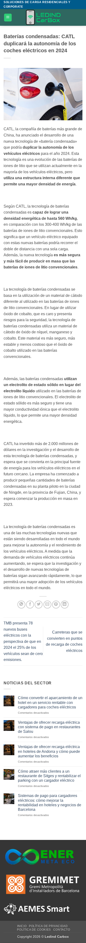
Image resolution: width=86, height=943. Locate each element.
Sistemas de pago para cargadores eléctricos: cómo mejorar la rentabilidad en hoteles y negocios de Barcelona (49, 803)
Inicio (22, 926)
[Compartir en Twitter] (39, 604)
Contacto (61, 929)
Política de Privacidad (48, 926)
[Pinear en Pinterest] (56, 604)
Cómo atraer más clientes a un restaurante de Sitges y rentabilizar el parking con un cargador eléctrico (49, 775)
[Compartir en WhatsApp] (21, 604)
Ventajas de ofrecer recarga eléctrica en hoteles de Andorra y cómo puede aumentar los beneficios (49, 751)
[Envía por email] (47, 604)
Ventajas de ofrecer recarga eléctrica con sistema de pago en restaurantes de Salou (49, 726)
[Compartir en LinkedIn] (65, 604)
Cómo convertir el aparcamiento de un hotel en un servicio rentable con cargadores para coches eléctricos (50, 702)
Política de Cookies (34, 929)
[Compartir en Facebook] (30, 604)
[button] (8, 17)
